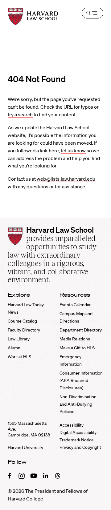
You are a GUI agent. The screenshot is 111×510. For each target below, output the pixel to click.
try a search (20, 114)
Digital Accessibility (78, 432)
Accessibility (72, 425)
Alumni (14, 348)
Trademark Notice (77, 440)
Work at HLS (19, 356)
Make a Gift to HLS (77, 348)
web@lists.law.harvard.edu (66, 179)
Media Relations (75, 339)
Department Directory (81, 330)
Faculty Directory (24, 330)
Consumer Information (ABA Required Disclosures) (81, 380)
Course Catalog (22, 321)
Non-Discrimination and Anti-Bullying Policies (78, 404)
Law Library (19, 339)
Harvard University (25, 447)
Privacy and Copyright (80, 447)
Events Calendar (75, 304)
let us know (73, 150)
